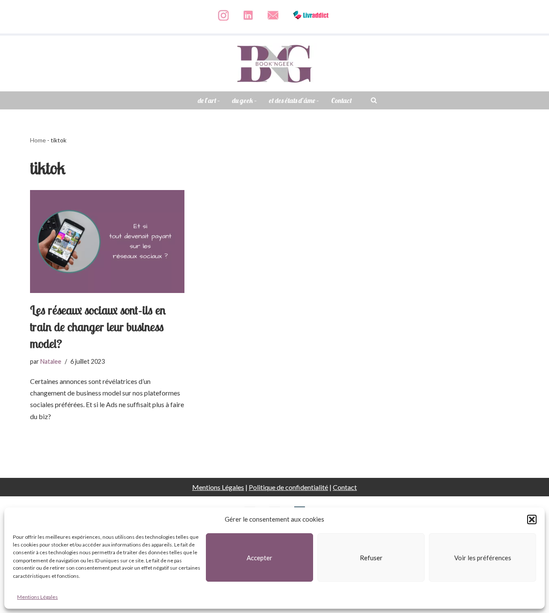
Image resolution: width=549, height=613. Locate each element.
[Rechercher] (374, 100)
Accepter (259, 558)
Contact (341, 100)
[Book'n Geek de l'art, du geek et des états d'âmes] (274, 63)
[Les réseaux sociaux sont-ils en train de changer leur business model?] (107, 241)
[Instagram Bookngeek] (223, 24)
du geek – (244, 100)
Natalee (50, 361)
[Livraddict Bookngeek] (311, 24)
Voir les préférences (482, 558)
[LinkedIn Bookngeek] (248, 24)
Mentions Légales (37, 597)
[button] (532, 519)
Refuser (371, 558)
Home (38, 140)
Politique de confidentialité (288, 487)
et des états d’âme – (294, 100)
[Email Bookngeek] (273, 24)
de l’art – (209, 100)
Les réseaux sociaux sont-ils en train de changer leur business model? (98, 326)
